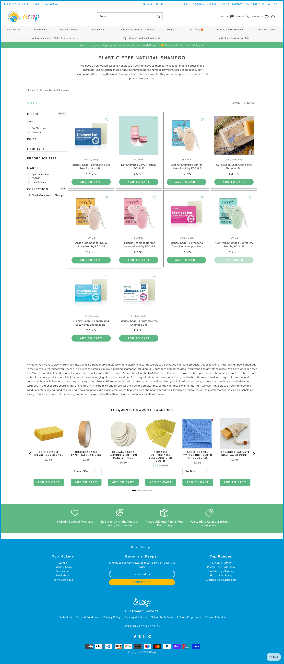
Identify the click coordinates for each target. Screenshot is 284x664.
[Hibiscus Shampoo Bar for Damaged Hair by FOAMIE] (138, 213)
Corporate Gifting (264, 3)
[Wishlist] (261, 16)
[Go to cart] (273, 16)
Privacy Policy (111, 617)
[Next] (253, 453)
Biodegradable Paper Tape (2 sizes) (86, 453)
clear (63, 188)
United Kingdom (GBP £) (140, 626)
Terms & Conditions (87, 617)
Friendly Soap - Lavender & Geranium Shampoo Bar (186, 242)
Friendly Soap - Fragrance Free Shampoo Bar (139, 320)
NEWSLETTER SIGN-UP (157, 3)
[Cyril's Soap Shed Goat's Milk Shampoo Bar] (234, 135)
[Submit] (158, 16)
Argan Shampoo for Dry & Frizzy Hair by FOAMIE (91, 242)
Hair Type (36, 149)
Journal (198, 3)
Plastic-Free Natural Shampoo (48, 195)
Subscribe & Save (162, 617)
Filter (33, 103)
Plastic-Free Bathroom (221, 567)
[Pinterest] (149, 636)
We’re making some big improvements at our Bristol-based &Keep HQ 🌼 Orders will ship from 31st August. (142, 45)
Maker (33, 168)
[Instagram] (144, 636)
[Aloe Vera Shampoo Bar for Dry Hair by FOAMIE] (234, 213)
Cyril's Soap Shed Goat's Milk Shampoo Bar (234, 164)
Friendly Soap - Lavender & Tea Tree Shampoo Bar (91, 164)
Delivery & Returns (135, 617)
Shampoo (36, 131)
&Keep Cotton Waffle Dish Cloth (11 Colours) (197, 455)
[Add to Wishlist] (107, 120)
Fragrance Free (42, 158)
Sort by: (236, 102)
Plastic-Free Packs (221, 575)
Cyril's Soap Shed (40, 174)
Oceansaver (63, 571)
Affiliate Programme (189, 617)
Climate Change (218, 3)
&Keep (63, 562)
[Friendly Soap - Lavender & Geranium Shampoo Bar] (186, 213)
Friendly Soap (38, 181)
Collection (37, 189)
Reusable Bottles (220, 562)
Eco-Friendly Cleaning (220, 571)
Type (31, 122)
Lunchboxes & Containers (220, 579)
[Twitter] (135, 636)
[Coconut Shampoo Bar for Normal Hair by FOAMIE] (186, 135)
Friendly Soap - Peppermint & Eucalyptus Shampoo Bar (91, 320)
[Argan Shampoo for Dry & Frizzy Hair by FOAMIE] (91, 213)
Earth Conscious (63, 579)
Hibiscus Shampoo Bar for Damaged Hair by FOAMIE (138, 242)
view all (62, 113)
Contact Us (240, 3)
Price (32, 139)
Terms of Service (215, 617)
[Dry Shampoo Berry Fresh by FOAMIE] (138, 135)
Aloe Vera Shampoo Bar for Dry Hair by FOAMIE (234, 242)
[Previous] (30, 453)
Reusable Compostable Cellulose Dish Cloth (160, 456)
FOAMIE (35, 178)
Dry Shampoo (38, 128)
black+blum (63, 575)
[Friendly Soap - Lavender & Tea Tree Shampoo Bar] (91, 135)
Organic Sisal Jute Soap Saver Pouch (235, 453)
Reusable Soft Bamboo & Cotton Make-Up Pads (123, 455)
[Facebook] (140, 636)
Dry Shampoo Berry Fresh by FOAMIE (138, 164)
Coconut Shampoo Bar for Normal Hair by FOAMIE (186, 164)
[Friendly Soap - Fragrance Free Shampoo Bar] (138, 291)
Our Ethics (182, 3)
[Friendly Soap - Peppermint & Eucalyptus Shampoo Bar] (91, 291)
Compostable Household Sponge (48, 453)
